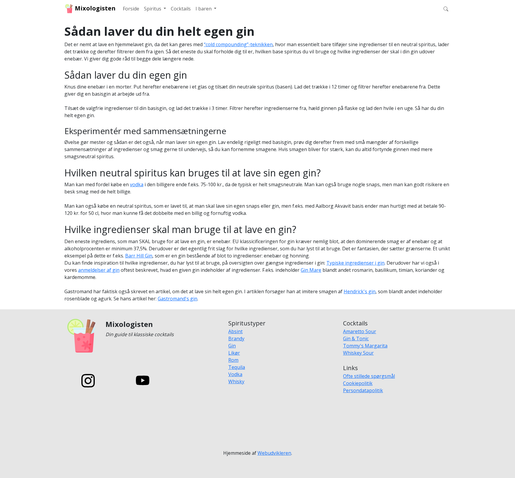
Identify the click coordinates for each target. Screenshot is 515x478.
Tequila (236, 367)
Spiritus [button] (153, 8)
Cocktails (181, 8)
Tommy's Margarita (365, 345)
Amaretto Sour (359, 331)
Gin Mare (311, 270)
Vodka (235, 374)
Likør (234, 353)
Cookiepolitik (358, 383)
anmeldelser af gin (99, 270)
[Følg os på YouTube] (142, 380)
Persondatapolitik (363, 390)
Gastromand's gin (177, 298)
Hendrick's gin (360, 291)
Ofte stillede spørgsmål (369, 376)
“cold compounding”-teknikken (238, 44)
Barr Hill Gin (138, 255)
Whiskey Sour (358, 353)
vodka (136, 184)
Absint (235, 331)
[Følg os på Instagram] (88, 380)
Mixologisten (94, 8)
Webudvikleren (274, 453)
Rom (233, 360)
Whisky (236, 381)
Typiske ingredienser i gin (355, 263)
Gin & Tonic (356, 338)
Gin (232, 345)
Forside (131, 8)
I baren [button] (204, 8)
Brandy (236, 338)
